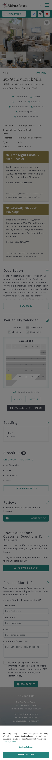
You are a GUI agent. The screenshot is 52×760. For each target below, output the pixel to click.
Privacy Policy (9, 741)
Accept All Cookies (26, 755)
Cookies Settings (26, 747)
